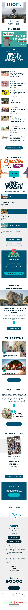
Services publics (14, 570)
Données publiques (14, 574)
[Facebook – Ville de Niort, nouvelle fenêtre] (7, 581)
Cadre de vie (14, 566)
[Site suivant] (21, 515)
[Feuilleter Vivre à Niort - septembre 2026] (16, 469)
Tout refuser (20, 602)
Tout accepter (9, 602)
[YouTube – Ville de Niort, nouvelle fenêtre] (14, 581)
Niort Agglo (14, 517)
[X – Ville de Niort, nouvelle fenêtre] (10, 581)
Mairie (14, 568)
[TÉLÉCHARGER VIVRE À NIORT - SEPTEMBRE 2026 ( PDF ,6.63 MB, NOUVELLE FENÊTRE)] (11, 469)
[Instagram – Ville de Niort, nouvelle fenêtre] (17, 581)
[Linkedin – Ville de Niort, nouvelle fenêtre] (20, 581)
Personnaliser (14, 605)
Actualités (14, 572)
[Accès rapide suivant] (21, 22)
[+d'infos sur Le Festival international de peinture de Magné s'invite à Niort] (14, 168)
